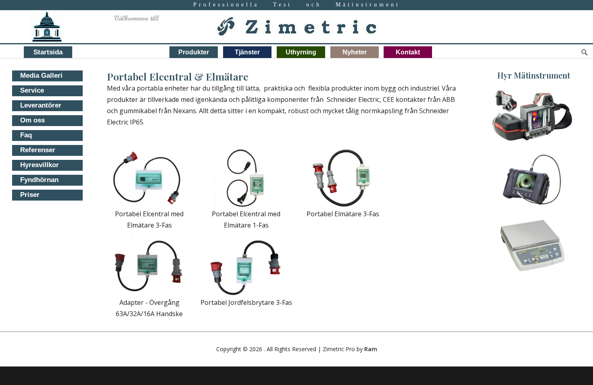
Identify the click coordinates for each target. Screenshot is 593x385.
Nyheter (354, 52)
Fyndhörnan (39, 180)
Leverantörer (40, 105)
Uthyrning (301, 52)
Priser (30, 195)
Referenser (37, 150)
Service (32, 90)
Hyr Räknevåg (532, 236)
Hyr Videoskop (532, 171)
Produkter (193, 52)
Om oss (32, 120)
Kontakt (408, 52)
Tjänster (247, 52)
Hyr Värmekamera (532, 107)
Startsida (48, 52)
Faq (26, 135)
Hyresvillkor (39, 165)
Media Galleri (41, 75)
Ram (370, 349)
